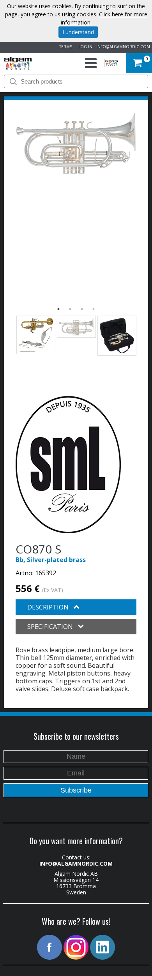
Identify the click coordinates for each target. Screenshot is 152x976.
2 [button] (70, 309)
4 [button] (93, 309)
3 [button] (82, 309)
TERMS (64, 46)
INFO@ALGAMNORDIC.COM (123, 46)
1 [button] (58, 309)
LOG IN (84, 46)
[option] (76, 143)
